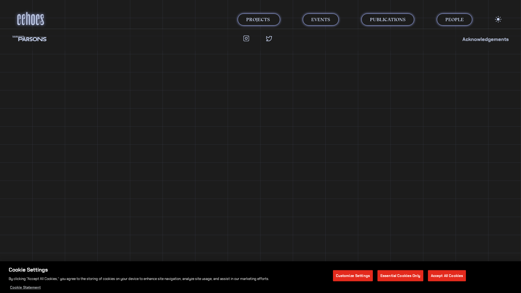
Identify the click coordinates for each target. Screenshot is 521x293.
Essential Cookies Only (400, 275)
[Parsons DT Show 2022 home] (77, 18)
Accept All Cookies (447, 275)
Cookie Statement (25, 287)
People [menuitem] (454, 20)
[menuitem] (498, 19)
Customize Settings (353, 275)
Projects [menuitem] (258, 20)
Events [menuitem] (320, 20)
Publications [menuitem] (388, 20)
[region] (260, 277)
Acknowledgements (485, 39)
